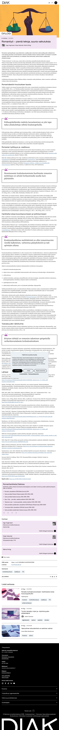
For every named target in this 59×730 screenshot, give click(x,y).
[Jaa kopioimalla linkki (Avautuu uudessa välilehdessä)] (56, 576)
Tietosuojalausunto (33, 374)
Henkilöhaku (5, 658)
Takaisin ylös (28, 711)
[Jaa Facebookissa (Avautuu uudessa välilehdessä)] (50, 576)
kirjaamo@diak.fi (6, 673)
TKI (23, 571)
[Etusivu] (6, 2)
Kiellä (28, 370)
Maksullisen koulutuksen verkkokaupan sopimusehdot (34, 716)
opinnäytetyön (31, 159)
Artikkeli (5, 38)
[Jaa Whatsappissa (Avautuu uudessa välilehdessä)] (54, 576)
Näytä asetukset (40, 370)
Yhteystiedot (5, 655)
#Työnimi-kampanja (31, 297)
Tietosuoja (39, 714)
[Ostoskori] (49, 2)
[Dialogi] (6, 33)
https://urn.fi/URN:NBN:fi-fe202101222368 (20, 479)
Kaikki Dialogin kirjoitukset (46, 531)
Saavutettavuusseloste (49, 714)
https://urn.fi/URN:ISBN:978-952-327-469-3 (12, 402)
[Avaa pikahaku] (52, 2)
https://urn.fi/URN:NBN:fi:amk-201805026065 (13, 476)
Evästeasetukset (30, 714)
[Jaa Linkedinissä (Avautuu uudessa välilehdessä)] (52, 576)
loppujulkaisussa (6, 230)
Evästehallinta (23, 374)
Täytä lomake (5, 677)
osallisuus (17, 571)
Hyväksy (17, 370)
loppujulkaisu (5, 159)
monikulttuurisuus (7, 571)
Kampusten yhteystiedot (8, 657)
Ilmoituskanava (14, 716)
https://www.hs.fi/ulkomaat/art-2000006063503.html (15, 441)
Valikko (55, 2)
